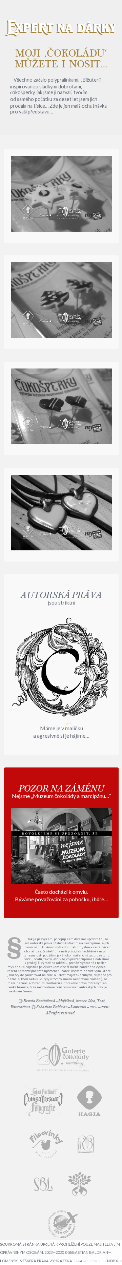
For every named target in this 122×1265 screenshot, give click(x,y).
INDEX (111, 1261)
